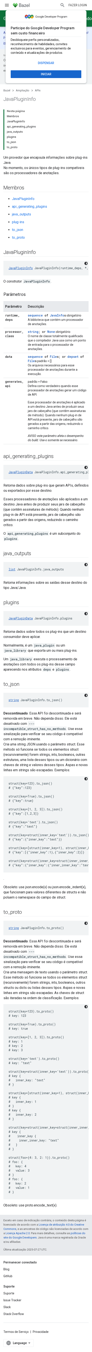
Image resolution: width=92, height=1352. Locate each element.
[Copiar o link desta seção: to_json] (23, 684)
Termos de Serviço (16, 1332)
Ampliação (22, 90)
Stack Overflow (13, 1314)
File (53, 357)
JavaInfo (57, 315)
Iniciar (46, 74)
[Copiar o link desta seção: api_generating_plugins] (58, 456)
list (12, 569)
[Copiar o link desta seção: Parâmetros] (30, 294)
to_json (17, 230)
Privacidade (41, 1332)
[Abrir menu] (7, 5)
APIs (37, 90)
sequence (35, 315)
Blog (6, 1269)
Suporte (8, 1293)
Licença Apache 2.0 (18, 1233)
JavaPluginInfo (23, 199)
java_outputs (21, 214)
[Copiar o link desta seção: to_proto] (26, 912)
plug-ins (18, 222)
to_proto (18, 237)
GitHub (7, 1276)
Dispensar (46, 63)
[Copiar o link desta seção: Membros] (28, 188)
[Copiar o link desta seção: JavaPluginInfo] (40, 252)
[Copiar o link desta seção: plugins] (23, 602)
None (51, 332)
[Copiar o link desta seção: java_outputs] (35, 553)
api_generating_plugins (29, 206)
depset (73, 357)
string (33, 332)
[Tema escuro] (86, 263)
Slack (7, 1307)
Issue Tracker (12, 1300)
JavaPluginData (21, 472)
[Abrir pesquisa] (62, 5)
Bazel (6, 90)
